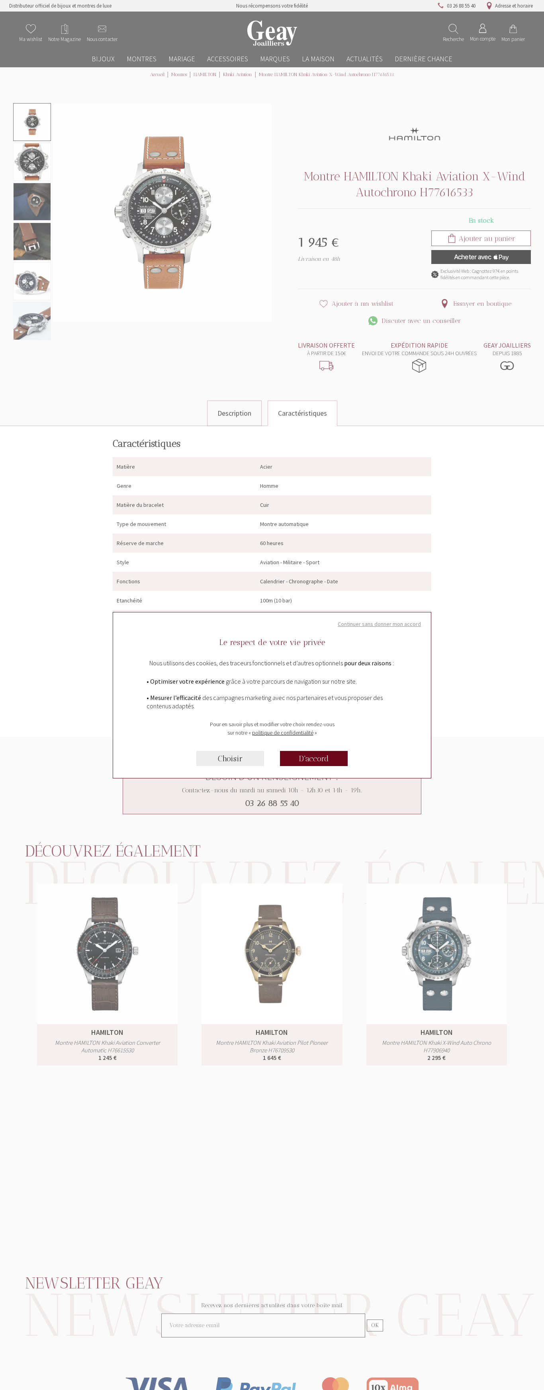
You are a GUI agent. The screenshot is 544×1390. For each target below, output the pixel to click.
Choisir (230, 758)
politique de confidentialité (282, 732)
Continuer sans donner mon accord (379, 624)
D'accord (314, 758)
